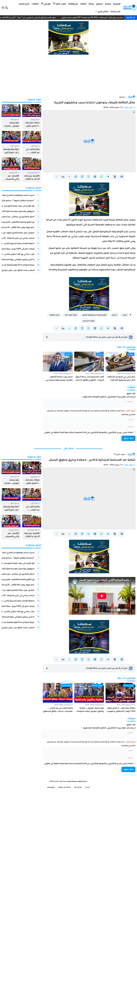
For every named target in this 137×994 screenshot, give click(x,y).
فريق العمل (51, 787)
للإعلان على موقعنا (64, 787)
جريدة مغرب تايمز (61, 781)
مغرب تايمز (128, 107)
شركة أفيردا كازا (71, 315)
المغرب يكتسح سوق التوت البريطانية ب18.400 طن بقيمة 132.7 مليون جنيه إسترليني (98, 17)
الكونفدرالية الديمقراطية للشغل (94, 315)
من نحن (87, 787)
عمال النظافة (54, 315)
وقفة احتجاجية (88, 321)
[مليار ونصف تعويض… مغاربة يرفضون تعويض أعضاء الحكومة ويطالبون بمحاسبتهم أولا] (11, 116)
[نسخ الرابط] (82, 177)
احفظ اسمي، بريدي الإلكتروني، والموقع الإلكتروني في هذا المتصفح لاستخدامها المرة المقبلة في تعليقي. (88, 432)
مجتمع (122, 97)
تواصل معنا (77, 787)
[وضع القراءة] (89, 177)
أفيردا (125, 315)
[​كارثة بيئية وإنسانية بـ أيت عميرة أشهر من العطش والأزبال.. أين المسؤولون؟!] (11, 143)
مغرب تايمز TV (119, 454)
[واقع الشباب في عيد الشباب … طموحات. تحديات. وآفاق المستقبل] (31, 143)
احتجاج (114, 315)
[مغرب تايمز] (130, 8)
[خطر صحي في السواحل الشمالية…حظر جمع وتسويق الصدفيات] (120, 367)
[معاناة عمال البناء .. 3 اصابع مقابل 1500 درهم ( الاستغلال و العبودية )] (31, 116)
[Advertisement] (68, 75)
